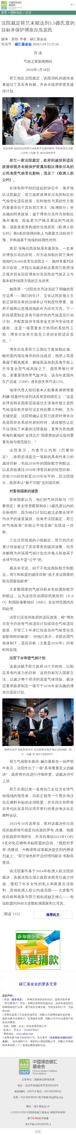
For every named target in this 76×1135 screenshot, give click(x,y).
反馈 (38, 1131)
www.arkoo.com (24, 1033)
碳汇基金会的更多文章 (38, 984)
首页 (4, 12)
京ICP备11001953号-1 (38, 1124)
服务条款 (17, 999)
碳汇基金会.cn (42, 1106)
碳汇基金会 (23, 44)
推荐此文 (53, 914)
